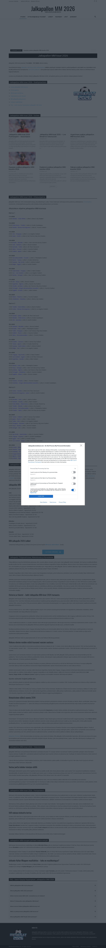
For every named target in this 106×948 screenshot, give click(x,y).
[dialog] (53, 474)
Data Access (53, 502)
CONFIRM (41, 496)
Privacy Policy (62, 502)
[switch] (73, 472)
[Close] (81, 446)
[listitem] (53, 468)
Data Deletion (43, 502)
